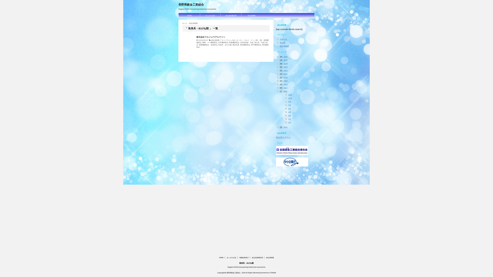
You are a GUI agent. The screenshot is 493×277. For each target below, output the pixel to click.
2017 (285, 88)
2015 (285, 127)
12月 (290, 95)
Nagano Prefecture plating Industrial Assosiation (246, 267)
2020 (285, 77)
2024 (285, 63)
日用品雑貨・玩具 (246, 42)
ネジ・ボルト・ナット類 (248, 40)
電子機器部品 (256, 45)
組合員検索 (251, 16)
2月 (289, 119)
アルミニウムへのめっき (229, 40)
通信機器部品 (245, 45)
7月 (289, 105)
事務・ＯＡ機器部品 (209, 42)
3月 (289, 115)
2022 (285, 70)
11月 (290, 98)
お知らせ (283, 39)
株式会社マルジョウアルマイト (210, 37)
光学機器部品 (223, 42)
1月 (289, 122)
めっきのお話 (210, 16)
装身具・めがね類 (225, 45)
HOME (189, 16)
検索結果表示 (244, 258)
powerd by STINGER (268, 273)
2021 (285, 74)
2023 (285, 67)
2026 (285, 57)
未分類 (282, 43)
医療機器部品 (234, 42)
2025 (285, 60)
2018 (285, 84)
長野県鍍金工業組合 (191, 4)
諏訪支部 (236, 45)
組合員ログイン (283, 137)
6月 (289, 108)
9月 (289, 102)
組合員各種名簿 (231, 16)
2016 (285, 91)
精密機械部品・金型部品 (208, 45)
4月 (289, 112)
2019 (285, 81)
